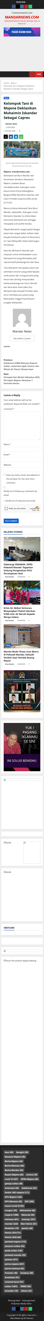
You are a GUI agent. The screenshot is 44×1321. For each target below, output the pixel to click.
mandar (11, 1223)
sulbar (11, 1286)
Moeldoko (12, 1228)
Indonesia (12, 1188)
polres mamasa (14, 1268)
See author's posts (22, 338)
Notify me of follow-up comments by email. (20, 493)
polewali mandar (15, 1255)
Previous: (21, 365)
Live (39, 74)
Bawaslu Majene (15, 1156)
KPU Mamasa (13, 1201)
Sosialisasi (12, 1277)
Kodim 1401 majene (17, 1192)
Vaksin (26, 1290)
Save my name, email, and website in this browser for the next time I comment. (23, 479)
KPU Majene (13, 1197)
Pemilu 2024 (13, 1237)
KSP (29, 1201)
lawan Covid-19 (14, 1206)
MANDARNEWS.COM (22, 17)
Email (7, 454)
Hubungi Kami (28, 1300)
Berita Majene (14, 1161)
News (6, 98)
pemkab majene (15, 1241)
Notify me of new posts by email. (21, 500)
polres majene (14, 1264)
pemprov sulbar (14, 1246)
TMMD (25, 1286)
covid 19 (11, 1179)
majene (11, 1215)
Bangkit (22, 1152)
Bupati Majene (14, 1174)
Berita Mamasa (14, 1165)
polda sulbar (13, 1250)
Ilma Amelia (9, 577)
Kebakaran (29, 1188)
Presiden (11, 1273)
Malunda (28, 1215)
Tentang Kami (14, 1300)
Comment (9, 409)
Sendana (26, 1273)
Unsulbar (11, 1290)
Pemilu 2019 (13, 1232)
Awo (9, 1152)
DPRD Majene (29, 1179)
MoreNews (15, 1318)
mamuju (28, 1219)
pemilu (27, 1228)
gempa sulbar (13, 1183)
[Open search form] (26, 74)
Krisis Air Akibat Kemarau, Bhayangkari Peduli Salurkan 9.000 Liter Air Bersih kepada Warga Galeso (19, 613)
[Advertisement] (22, 53)
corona (31, 1174)
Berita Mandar (14, 1170)
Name (7, 444)
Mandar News (11, 124)
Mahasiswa (27, 1210)
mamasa (12, 1219)
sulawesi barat (14, 1282)
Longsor (11, 1210)
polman (11, 1259)
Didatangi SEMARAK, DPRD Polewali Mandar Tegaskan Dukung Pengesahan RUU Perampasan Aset (18, 569)
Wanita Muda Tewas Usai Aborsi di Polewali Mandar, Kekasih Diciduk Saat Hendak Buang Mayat (21, 656)
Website (7, 465)
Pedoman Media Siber (21, 1303)
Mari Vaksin (29, 1223)
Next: (22, 379)
